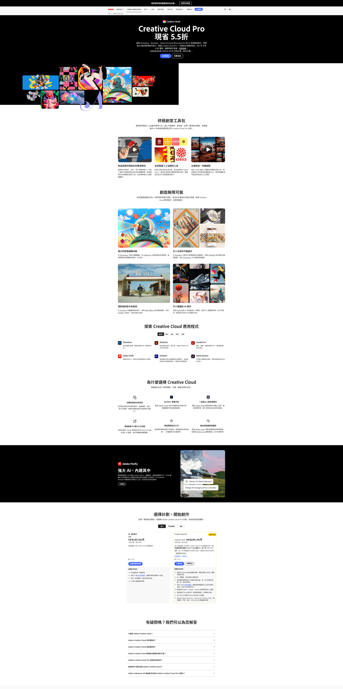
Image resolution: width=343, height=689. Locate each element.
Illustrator (178, 255)
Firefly (179, 310)
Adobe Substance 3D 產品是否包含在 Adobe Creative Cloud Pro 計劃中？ (156, 673)
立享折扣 (165, 56)
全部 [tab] (183, 334)
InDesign (212, 255)
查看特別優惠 (185, 3)
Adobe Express (202, 355)
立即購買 (198, 9)
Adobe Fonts (163, 405)
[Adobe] (111, 9)
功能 (152, 9)
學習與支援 (179, 9)
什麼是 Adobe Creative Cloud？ (140, 633)
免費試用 (177, 56)
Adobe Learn (200, 429)
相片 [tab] (167, 334)
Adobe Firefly (128, 355)
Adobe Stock (200, 405)
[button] (225, 9)
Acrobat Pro (201, 342)
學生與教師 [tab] (171, 526)
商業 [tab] (181, 526)
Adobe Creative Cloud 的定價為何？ (142, 640)
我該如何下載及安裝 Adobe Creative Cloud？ (145, 666)
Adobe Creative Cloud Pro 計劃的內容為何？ (145, 660)
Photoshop (124, 255)
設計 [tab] (172, 334)
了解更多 (122, 484)
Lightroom (147, 255)
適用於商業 (160, 9)
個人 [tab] (162, 526)
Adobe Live (201, 431)
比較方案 (169, 9)
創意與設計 (119, 9)
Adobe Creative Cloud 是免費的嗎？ (142, 647)
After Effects (149, 310)
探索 (145, 9)
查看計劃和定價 (135, 564)
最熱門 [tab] (161, 334)
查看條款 (182, 48)
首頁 (109, 13)
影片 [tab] (177, 334)
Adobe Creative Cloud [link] (134, 9)
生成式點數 (141, 575)
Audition (121, 312)
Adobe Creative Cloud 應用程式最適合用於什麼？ (147, 653)
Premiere (123, 310)
